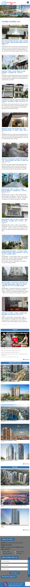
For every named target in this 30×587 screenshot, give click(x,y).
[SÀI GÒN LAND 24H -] (8, 3)
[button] (15, 349)
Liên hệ (21, 583)
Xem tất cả (26, 359)
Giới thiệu (15, 583)
